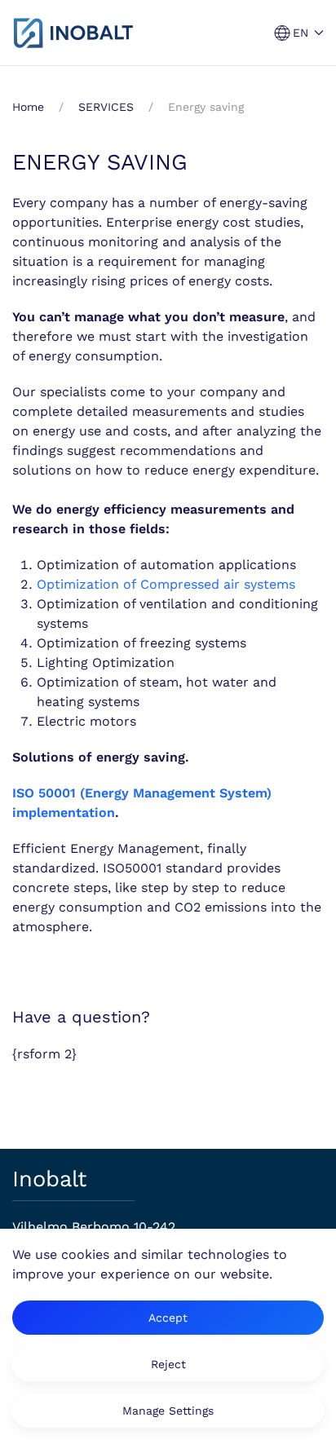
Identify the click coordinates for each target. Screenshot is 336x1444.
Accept (168, 1317)
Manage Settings (168, 1410)
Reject (168, 1364)
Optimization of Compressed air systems (166, 584)
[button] (299, 33)
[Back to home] (73, 32)
